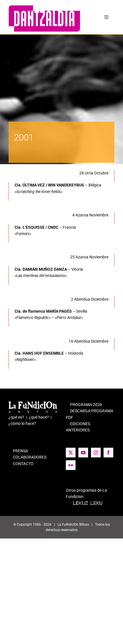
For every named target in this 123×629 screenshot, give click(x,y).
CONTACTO (21, 463)
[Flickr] (71, 465)
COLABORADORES (27, 457)
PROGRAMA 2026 (84, 404)
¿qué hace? (39, 417)
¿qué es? (16, 417)
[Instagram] (96, 452)
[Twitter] (71, 452)
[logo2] (44, 7)
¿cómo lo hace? (22, 423)
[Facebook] (108, 452)
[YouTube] (83, 452)
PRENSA (18, 451)
